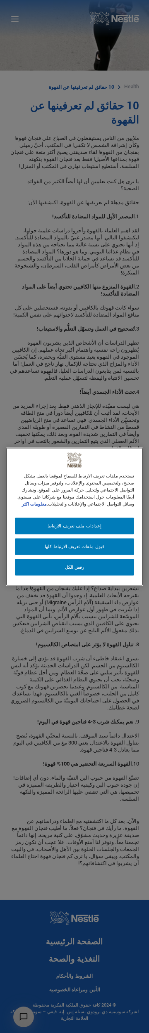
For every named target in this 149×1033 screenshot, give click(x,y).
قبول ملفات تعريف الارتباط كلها (74, 546)
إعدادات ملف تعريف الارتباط (74, 525)
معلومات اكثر (34, 504)
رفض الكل (74, 567)
